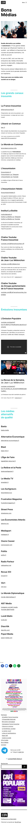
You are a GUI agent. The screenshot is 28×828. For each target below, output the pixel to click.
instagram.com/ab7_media (9, 607)
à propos (3, 744)
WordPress (18, 822)
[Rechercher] (24, 767)
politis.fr (3, 555)
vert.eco (3, 587)
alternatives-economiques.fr (10, 440)
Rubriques (4, 715)
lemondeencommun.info (9, 148)
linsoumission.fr (6, 172)
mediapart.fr (5, 534)
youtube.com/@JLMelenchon (10, 264)
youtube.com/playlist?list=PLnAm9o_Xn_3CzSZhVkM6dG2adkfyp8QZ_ (14, 389)
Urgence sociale (6, 738)
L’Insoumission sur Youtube (9, 177)
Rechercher (4, 763)
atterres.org (4, 523)
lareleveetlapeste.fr (7, 471)
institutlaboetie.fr (6, 214)
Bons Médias (4, 742)
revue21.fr (4, 576)
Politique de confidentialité (8, 819)
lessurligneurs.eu (6, 493)
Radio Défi (5, 735)
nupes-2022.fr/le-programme (8, 138)
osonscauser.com (6, 545)
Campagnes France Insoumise (10, 724)
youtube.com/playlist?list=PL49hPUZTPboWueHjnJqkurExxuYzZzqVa (14, 325)
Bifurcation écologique (8, 721)
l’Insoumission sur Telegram (10, 174)
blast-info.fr (4, 451)
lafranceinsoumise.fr (7, 109)
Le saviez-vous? (6, 731)
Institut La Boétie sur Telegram (11, 217)
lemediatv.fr (5, 482)
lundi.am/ (4, 620)
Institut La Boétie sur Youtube (10, 219)
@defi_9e (21, 752)
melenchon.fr (18, 277)
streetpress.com (6, 513)
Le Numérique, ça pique (8, 728)
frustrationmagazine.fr (8, 503)
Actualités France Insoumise (10, 717)
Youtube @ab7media (7, 609)
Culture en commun (7, 726)
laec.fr (3, 127)
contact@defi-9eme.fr (15, 759)
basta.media (5, 430)
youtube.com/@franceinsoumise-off (12, 243)
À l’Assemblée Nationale (8, 719)
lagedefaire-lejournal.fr (8, 461)
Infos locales (4, 740)
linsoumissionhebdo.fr (8, 192)
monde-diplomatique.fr (8, 597)
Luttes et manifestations (9, 733)
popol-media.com (6, 638)
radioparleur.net (6, 565)
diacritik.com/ (5, 630)
